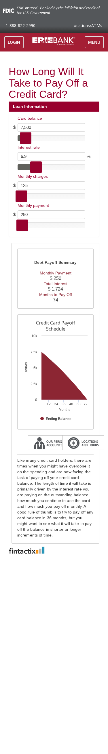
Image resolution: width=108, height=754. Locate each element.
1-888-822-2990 (20, 25)
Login (14, 42)
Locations (86, 25)
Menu (96, 43)
